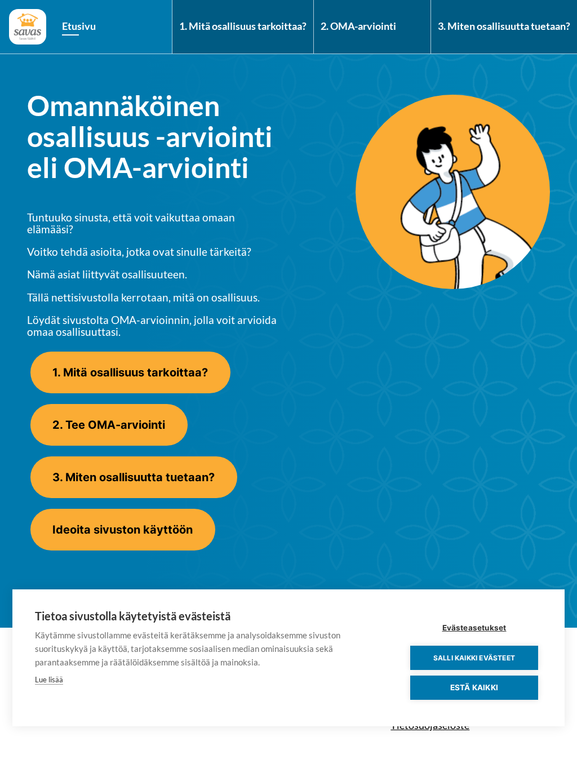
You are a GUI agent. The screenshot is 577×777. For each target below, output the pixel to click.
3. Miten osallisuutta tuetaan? (504, 26)
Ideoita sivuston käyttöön (122, 529)
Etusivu (79, 26)
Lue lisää (49, 679)
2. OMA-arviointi (358, 26)
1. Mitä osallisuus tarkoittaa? (243, 26)
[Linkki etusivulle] (27, 27)
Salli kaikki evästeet (474, 658)
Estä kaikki (474, 687)
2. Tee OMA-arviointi (108, 425)
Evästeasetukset (474, 627)
